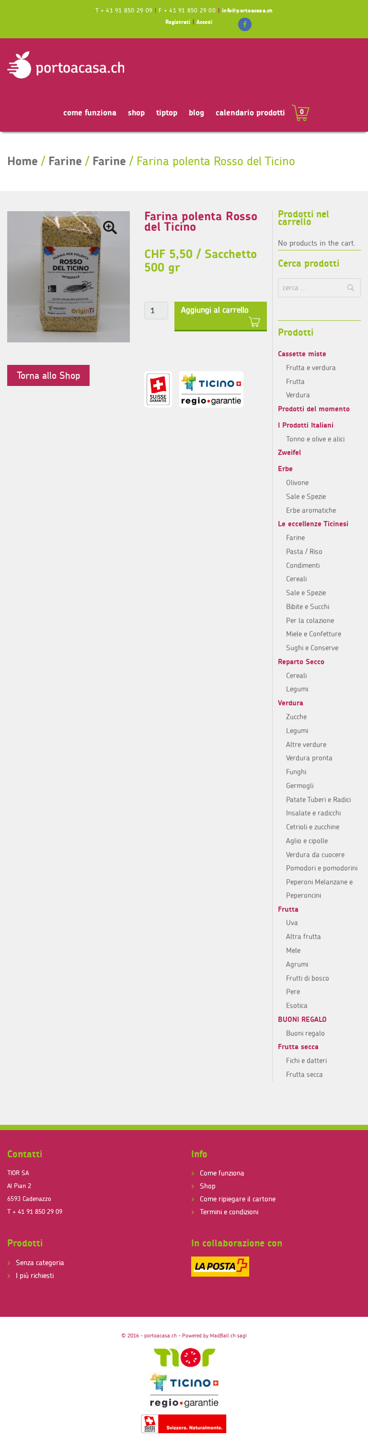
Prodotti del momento (314, 408)
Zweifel (289, 452)
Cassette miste (302, 353)
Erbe (285, 468)
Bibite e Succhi (307, 606)
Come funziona (222, 1173)
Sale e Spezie (306, 496)
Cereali (296, 578)
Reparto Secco (301, 661)
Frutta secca (298, 1046)
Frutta (295, 381)
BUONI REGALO (302, 1019)
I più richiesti (35, 1275)
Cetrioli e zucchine (312, 826)
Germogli (299, 785)
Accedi (204, 21)
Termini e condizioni (229, 1211)
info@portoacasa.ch (247, 10)
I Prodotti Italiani (306, 425)
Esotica (297, 1005)
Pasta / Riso (304, 551)
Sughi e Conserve (312, 647)
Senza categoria (40, 1262)
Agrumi (297, 964)
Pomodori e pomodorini (321, 867)
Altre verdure (306, 744)
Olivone (297, 482)
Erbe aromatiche (311, 510)
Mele (293, 950)
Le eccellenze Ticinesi (313, 523)
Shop (208, 1185)
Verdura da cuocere (315, 854)
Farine (65, 161)
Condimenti (303, 565)
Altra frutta (303, 936)
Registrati (177, 21)
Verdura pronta (309, 757)
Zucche (296, 716)
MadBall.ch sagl (228, 1335)
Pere (293, 991)
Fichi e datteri (306, 1060)
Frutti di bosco (307, 978)
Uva (292, 922)
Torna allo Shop (48, 375)
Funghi (296, 771)
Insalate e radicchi (313, 812)
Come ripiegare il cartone (238, 1198)
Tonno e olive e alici (315, 438)
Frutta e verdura (311, 367)
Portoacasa (65, 65)
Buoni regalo (305, 1033)
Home (22, 161)
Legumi (297, 688)
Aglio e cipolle (307, 840)
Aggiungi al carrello (215, 310)
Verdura (298, 394)
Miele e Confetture (313, 633)
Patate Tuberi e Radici (318, 799)
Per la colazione (310, 620)
